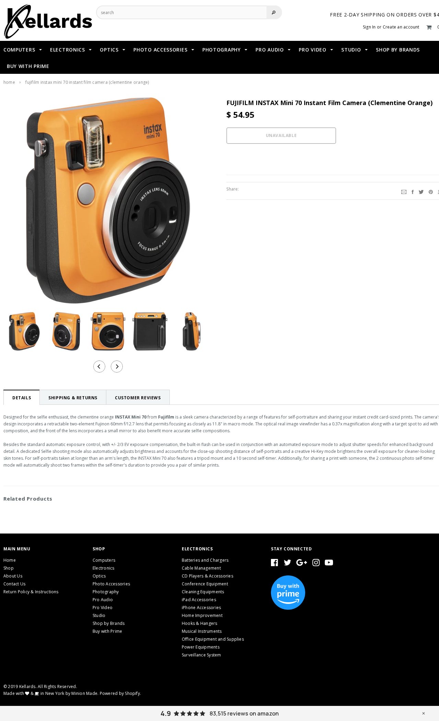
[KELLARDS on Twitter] (287, 564)
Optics (99, 576)
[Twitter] (421, 191)
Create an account (401, 27)
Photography (106, 592)
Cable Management (201, 568)
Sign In (369, 27)
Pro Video (102, 607)
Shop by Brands (108, 623)
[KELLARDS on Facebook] (274, 564)
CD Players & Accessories (207, 576)
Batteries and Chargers (205, 560)
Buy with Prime (107, 631)
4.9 (166, 713)
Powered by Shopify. (120, 693)
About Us (12, 576)
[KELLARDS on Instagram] (316, 564)
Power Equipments (201, 647)
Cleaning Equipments (203, 592)
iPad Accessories (199, 600)
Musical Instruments (202, 631)
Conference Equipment (205, 584)
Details (21, 398)
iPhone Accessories (201, 607)
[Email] (403, 191)
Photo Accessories (111, 584)
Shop (8, 568)
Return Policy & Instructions (31, 592)
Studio (99, 615)
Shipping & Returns (72, 398)
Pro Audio (103, 600)
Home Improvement (202, 615)
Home (9, 82)
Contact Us (14, 584)
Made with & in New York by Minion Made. (50, 693)
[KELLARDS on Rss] (329, 564)
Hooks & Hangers (199, 623)
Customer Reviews (138, 398)
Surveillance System (201, 655)
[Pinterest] (431, 191)
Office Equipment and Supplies (213, 639)
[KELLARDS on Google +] (301, 564)
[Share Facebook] (413, 191)
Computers (104, 560)
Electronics (104, 568)
